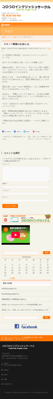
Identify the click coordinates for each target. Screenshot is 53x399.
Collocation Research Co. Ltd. (23, 392)
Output (6, 370)
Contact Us (8, 384)
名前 (4, 183)
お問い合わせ (8, 339)
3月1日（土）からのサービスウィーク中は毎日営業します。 (22, 305)
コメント (5, 164)
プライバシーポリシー (11, 337)
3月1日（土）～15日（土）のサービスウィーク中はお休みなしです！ (26, 310)
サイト (5, 197)
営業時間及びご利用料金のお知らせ (14, 299)
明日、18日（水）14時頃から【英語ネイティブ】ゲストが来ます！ (39, 139)
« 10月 (12, 278)
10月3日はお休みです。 (10, 289)
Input (5, 375)
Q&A (5, 379)
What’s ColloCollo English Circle (12, 364)
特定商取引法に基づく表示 (33, 337)
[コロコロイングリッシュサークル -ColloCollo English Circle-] (26, 8)
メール (5, 190)
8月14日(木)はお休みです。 (11, 294)
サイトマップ (22, 339)
